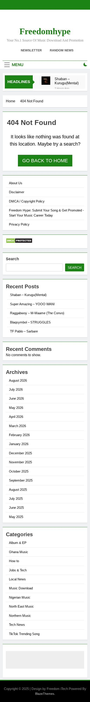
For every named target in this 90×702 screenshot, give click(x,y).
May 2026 (16, 408)
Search (12, 259)
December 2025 (20, 453)
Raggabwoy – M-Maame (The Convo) (37, 313)
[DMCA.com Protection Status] (19, 242)
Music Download (21, 588)
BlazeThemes (44, 693)
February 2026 (19, 435)
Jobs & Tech (18, 570)
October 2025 (18, 471)
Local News (17, 579)
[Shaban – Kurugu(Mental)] (46, 80)
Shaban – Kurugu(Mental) (67, 81)
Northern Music (20, 615)
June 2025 (16, 507)
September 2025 (21, 480)
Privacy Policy (19, 224)
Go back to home (45, 160)
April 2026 (16, 417)
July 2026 (16, 389)
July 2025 (16, 498)
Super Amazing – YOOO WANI (32, 304)
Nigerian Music (19, 597)
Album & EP (17, 543)
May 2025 (16, 517)
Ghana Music (18, 552)
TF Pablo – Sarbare (24, 331)
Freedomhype (45, 31)
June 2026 (16, 398)
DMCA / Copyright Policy (27, 201)
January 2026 (18, 444)
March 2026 (17, 426)
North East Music (21, 606)
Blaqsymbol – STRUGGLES (30, 322)
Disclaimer (16, 192)
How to (14, 561)
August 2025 (18, 489)
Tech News (17, 624)
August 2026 (18, 380)
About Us (15, 183)
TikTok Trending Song (24, 634)
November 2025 (20, 462)
